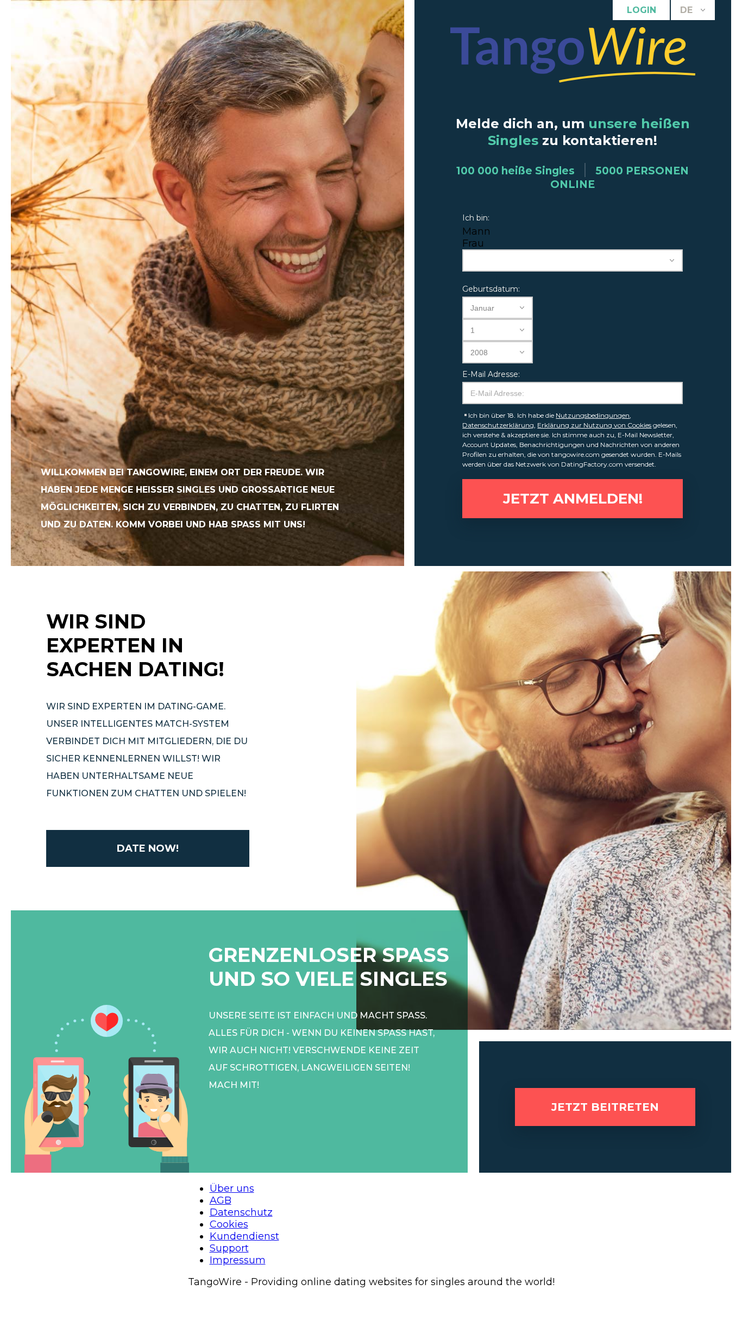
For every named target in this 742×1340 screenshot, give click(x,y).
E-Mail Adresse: (491, 374)
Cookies (229, 1224)
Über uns (232, 1188)
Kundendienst (244, 1236)
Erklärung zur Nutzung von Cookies (594, 425)
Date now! (148, 848)
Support (229, 1248)
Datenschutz (241, 1212)
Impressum (238, 1260)
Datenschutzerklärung (498, 425)
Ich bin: (475, 218)
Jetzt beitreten (605, 1106)
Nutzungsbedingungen (593, 415)
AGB (220, 1200)
